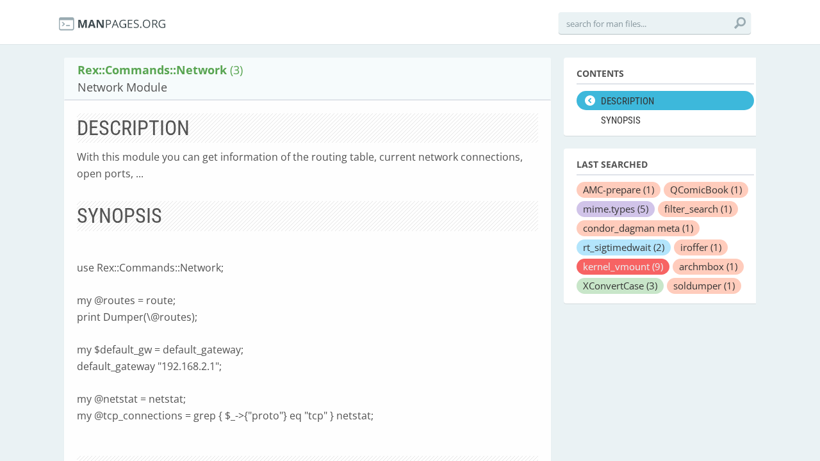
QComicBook (706, 189)
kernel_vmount (623, 266)
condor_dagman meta (638, 228)
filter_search (698, 208)
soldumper (704, 285)
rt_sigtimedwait (623, 247)
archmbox (708, 266)
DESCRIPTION (627, 101)
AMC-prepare (618, 189)
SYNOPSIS (621, 120)
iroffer (700, 247)
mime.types (615, 208)
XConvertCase (620, 285)
